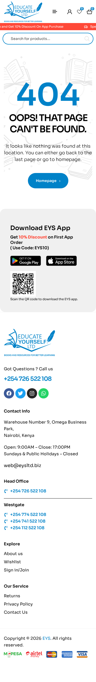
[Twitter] (20, 393)
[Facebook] (9, 393)
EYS (46, 638)
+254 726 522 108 (27, 379)
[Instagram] (32, 393)
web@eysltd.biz (22, 465)
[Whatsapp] (43, 393)
